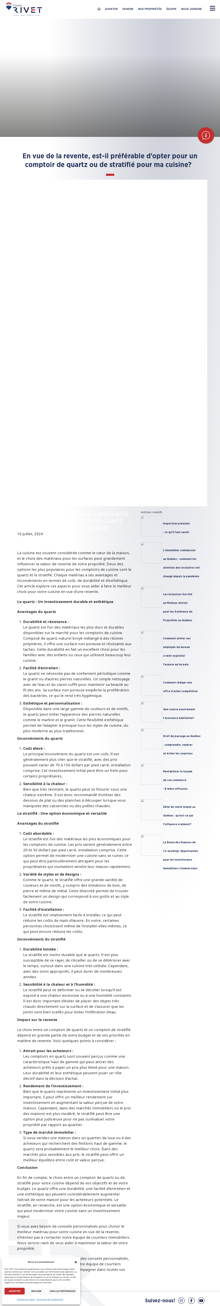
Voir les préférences (63, 1291)
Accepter (14, 1291)
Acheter (111, 9)
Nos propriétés (150, 9)
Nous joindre (191, 9)
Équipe (171, 9)
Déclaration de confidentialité (50, 1299)
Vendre (127, 9)
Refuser (36, 1291)
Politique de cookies (26, 1299)
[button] (75, 1262)
